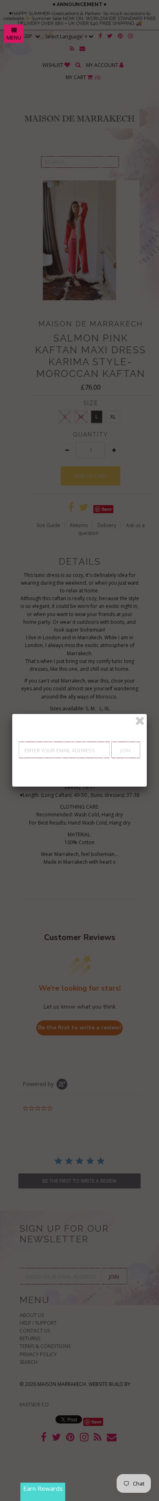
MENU (14, 37)
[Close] (140, 721)
